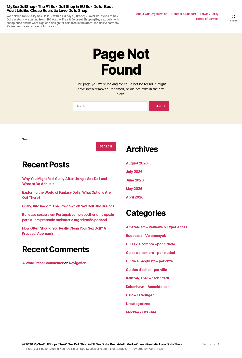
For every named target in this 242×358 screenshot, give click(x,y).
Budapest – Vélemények (146, 236)
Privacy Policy (209, 14)
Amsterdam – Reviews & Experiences (156, 227)
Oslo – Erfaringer (140, 295)
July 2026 (134, 172)
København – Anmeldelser (147, 287)
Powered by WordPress (147, 348)
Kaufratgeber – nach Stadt (147, 278)
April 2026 (134, 197)
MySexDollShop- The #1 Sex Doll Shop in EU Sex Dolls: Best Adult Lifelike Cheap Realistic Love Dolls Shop (60, 9)
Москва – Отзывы (141, 312)
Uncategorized (138, 304)
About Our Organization (151, 14)
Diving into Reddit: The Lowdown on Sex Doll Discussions (68, 206)
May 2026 (134, 189)
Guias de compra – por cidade (150, 244)
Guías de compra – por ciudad (150, 253)
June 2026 (135, 180)
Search (26, 139)
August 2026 (137, 163)
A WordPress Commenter (43, 263)
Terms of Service (207, 18)
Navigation (77, 263)
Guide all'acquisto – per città (149, 261)
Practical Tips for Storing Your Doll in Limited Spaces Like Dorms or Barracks (76, 348)
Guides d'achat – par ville (146, 270)
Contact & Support (183, 14)
